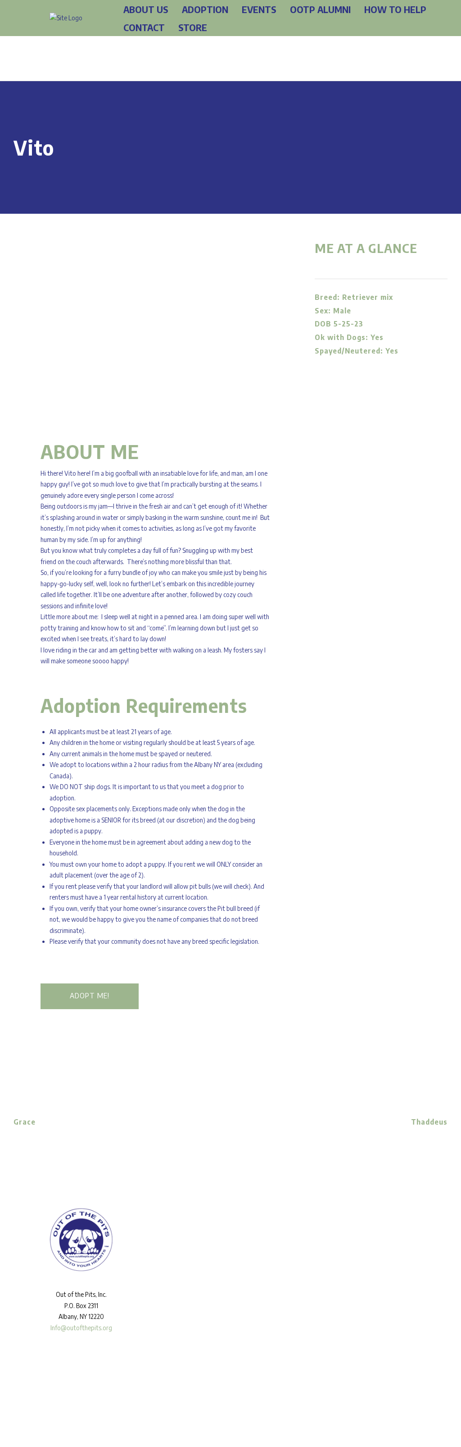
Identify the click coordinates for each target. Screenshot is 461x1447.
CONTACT (144, 27)
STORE (192, 27)
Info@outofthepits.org (81, 1328)
